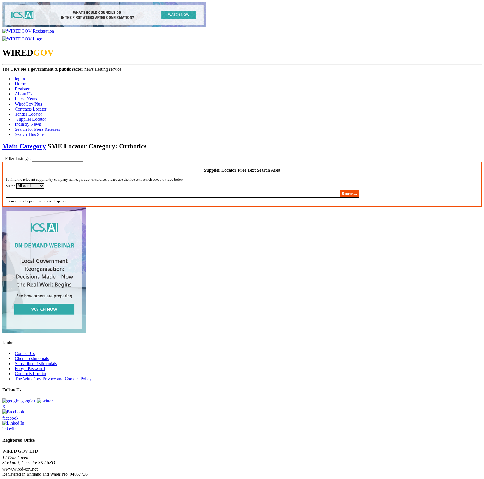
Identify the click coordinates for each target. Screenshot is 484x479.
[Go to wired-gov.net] (22, 38)
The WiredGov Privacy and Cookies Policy (53, 378)
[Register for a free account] (28, 31)
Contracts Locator (30, 109)
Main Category (24, 146)
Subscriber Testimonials (36, 363)
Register (22, 88)
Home (20, 83)
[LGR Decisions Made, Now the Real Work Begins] (104, 26)
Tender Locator (28, 114)
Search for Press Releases (37, 129)
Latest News (26, 99)
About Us (23, 93)
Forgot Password (30, 368)
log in (20, 78)
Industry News (28, 124)
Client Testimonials (32, 358)
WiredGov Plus (28, 104)
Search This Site (29, 134)
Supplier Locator (31, 119)
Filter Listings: (18, 158)
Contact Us (25, 353)
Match (10, 186)
